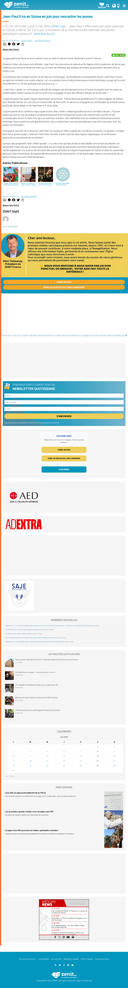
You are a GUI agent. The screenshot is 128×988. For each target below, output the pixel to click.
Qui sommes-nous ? (28, 959)
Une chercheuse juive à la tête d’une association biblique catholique (31, 638)
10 (13, 756)
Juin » (12, 776)
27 (64, 766)
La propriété (43, 959)
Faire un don (64, 282)
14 (81, 756)
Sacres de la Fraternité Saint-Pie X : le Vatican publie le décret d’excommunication (46, 660)
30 (115, 766)
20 (64, 761)
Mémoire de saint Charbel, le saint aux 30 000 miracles (36, 698)
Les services (56, 959)
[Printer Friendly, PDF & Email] (119, 55)
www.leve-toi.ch (44, 34)
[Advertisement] (64, 314)
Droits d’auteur (87, 959)
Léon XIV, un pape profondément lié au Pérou (25, 793)
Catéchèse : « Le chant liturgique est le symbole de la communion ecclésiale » (35, 642)
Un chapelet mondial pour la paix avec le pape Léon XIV (36, 685)
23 (115, 761)
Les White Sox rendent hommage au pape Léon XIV (25, 630)
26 (47, 766)
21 (81, 761)
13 (64, 756)
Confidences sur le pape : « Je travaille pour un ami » (35, 672)
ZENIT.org (58, 26)
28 (81, 766)
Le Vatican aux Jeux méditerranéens (19, 634)
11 (30, 756)
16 (115, 756)
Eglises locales (43, 41)
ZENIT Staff (26, 41)
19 (47, 761)
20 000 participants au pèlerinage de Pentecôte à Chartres (37, 710)
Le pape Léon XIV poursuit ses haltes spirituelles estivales (31, 830)
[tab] (51, 903)
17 (13, 761)
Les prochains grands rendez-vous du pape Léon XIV (29, 812)
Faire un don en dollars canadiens (64, 287)
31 (13, 771)
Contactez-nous (102, 959)
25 (30, 766)
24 (13, 766)
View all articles (10, 226)
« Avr (7, 776)
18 (30, 761)
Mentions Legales (71, 959)
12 (47, 756)
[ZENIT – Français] (36, 5)
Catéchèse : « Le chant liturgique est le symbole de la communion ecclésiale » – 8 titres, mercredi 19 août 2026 (47, 626)
